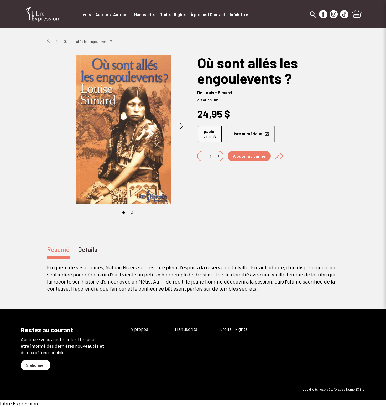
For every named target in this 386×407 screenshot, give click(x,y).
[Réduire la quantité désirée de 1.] (202, 156)
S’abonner (35, 365)
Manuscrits (186, 329)
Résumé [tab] (58, 249)
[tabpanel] (193, 278)
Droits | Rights (233, 329)
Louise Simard (217, 92)
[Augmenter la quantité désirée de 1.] (219, 156)
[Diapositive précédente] (66, 126)
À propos (139, 329)
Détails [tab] (87, 249)
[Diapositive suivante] (181, 126)
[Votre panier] (357, 14)
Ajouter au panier (249, 155)
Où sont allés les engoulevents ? (88, 41)
